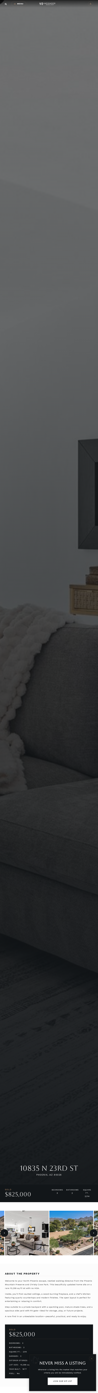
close (91, 1358)
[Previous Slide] (4, 1233)
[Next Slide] (93, 1233)
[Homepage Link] (49, 4)
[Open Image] (27, 1233)
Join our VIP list (62, 1381)
